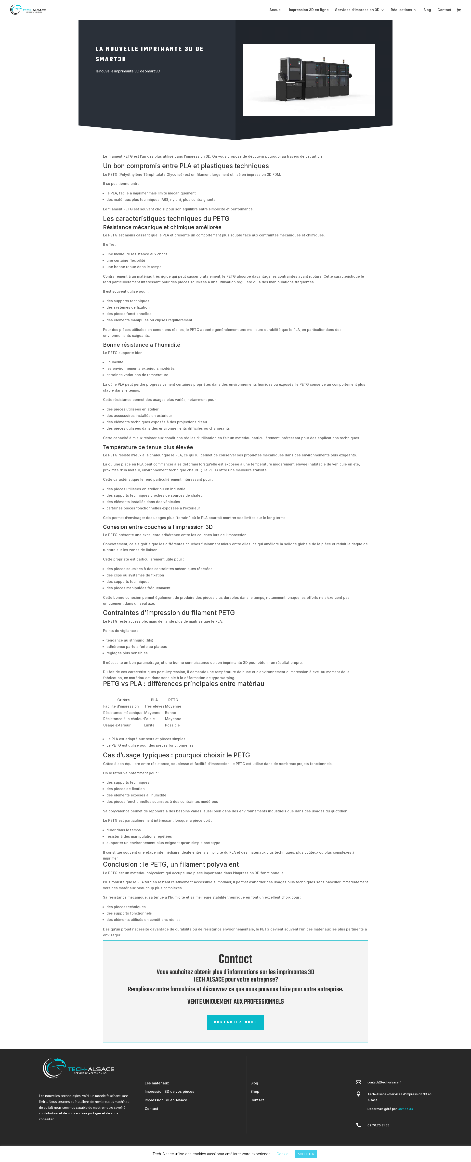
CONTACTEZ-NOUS (235, 1022)
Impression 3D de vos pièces (169, 1091)
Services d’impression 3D (357, 10)
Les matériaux (157, 1083)
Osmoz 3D (405, 1109)
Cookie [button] (282, 1153)
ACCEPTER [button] (306, 1154)
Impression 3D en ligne (309, 10)
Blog (427, 10)
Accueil (276, 10)
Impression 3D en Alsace (166, 1100)
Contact (444, 10)
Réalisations (401, 10)
